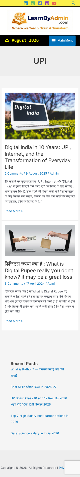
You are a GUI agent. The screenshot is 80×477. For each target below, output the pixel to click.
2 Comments (14, 173)
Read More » (14, 211)
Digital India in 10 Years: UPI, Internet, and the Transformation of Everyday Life (38, 157)
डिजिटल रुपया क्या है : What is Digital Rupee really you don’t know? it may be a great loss (39, 270)
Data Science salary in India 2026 (35, 433)
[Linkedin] (26, 3)
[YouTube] (54, 3)
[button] (74, 3)
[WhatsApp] (33, 3)
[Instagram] (47, 3)
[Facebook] (40, 3)
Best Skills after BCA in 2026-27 (34, 387)
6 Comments (14, 283)
